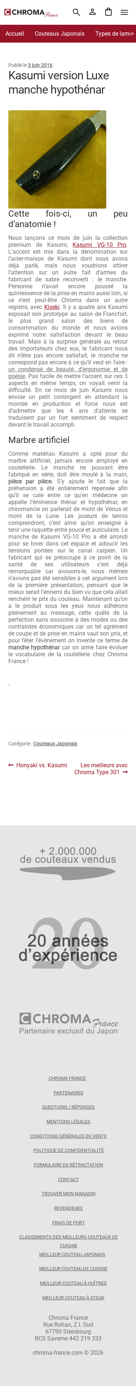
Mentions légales (68, 1121)
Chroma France (67, 1078)
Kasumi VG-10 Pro (99, 244)
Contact (68, 1179)
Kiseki (51, 307)
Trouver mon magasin (68, 1193)
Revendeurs (68, 1208)
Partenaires (68, 1093)
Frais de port (68, 1222)
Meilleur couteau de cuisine (73, 1268)
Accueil (14, 33)
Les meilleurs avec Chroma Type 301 (101, 769)
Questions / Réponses (68, 1107)
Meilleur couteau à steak (73, 1297)
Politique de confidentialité (68, 1150)
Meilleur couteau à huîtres (73, 1283)
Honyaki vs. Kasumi (41, 765)
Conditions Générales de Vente (68, 1136)
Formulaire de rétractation (68, 1165)
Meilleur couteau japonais (72, 1254)
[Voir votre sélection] (108, 12)
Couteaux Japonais (60, 33)
